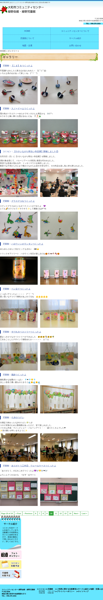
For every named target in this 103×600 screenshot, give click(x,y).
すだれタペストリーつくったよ (26, 332)
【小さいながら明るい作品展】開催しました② (35, 151)
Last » (84, 513)
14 (70, 513)
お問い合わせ (75, 45)
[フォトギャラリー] (10, 560)
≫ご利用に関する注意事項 (65, 589)
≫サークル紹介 (82, 589)
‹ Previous (28, 513)
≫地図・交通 (94, 589)
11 (56, 513)
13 (65, 513)
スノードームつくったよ (23, 108)
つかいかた (51, 591)
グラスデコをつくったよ (23, 201)
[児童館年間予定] (10, 579)
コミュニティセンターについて (75, 31)
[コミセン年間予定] (10, 569)
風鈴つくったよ (18, 375)
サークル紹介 (75, 38)
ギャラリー (12, 51)
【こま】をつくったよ (22, 66)
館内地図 (42, 591)
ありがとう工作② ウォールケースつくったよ (33, 466)
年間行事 (42, 593)
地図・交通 (27, 45)
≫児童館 (49, 589)
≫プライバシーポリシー (64, 591)
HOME (27, 31)
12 (61, 513)
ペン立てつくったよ (21, 289)
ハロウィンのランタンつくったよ (27, 244)
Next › (76, 513)
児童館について (27, 38)
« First (18, 513)
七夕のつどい (17, 417)
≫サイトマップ (82, 591)
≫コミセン (41, 589)
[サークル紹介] (10, 550)
